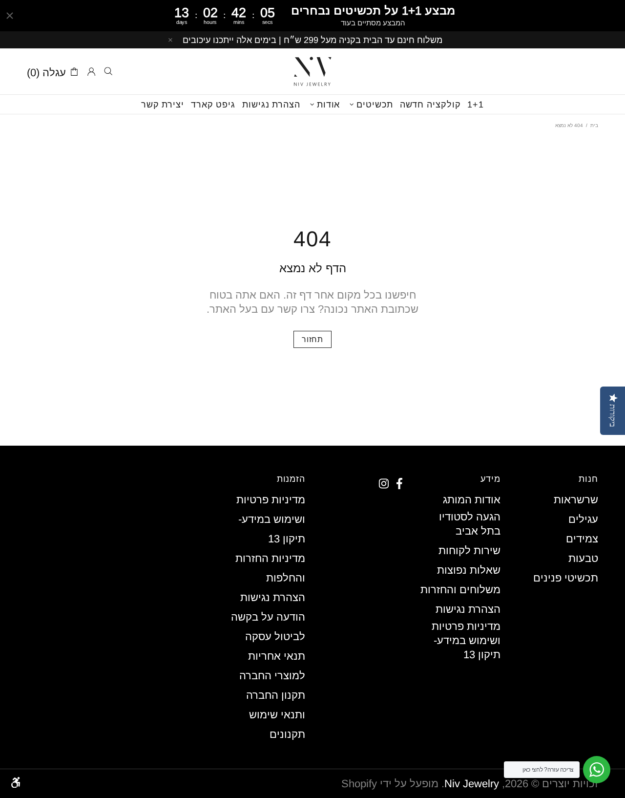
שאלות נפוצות (468, 570)
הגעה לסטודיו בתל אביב (469, 524)
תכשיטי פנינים (565, 578)
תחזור (312, 339)
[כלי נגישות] (15, 782)
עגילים (583, 519)
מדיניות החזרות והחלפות (270, 568)
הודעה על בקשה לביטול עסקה (268, 627)
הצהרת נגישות (468, 609)
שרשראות (576, 500)
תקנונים (287, 734)
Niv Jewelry (312, 71)
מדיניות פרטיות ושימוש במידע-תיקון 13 (466, 640)
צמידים (582, 539)
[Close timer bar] (10, 16)
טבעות (583, 558)
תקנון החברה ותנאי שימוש (275, 705)
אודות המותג (471, 500)
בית (594, 125)
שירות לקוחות (469, 550)
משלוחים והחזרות (460, 589)
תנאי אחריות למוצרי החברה (272, 666)
